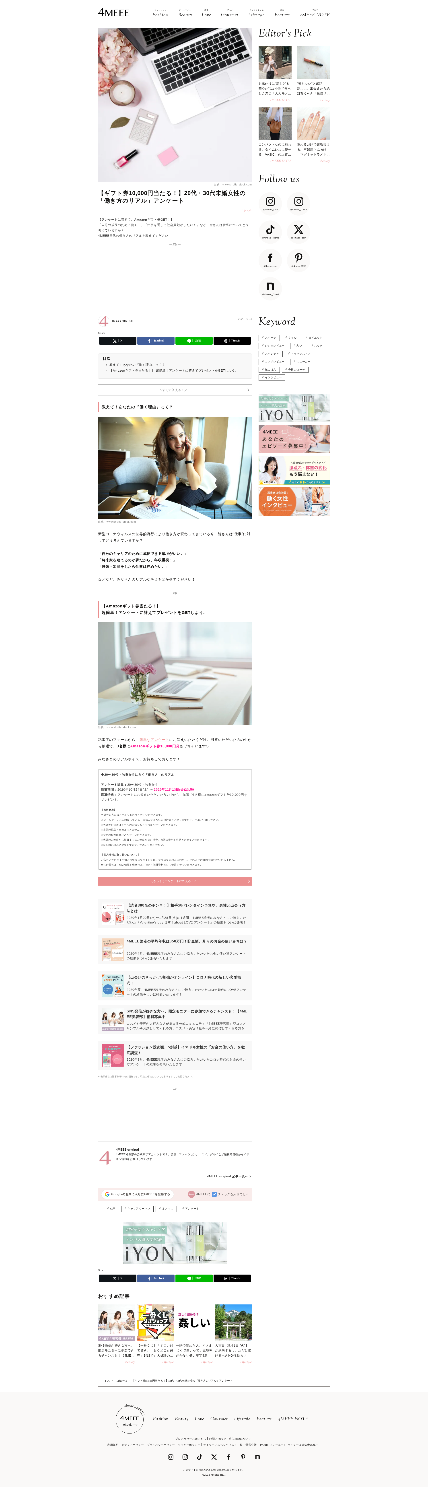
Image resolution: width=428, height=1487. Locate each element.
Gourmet (219, 1419)
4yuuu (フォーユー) (272, 1444)
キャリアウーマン (139, 1208)
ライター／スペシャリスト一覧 (223, 1444)
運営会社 (251, 1444)
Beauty (182, 1419)
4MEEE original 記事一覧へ (227, 1176)
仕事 (113, 1208)
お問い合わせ (217, 1438)
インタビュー (273, 377)
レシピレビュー (275, 345)
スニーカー (303, 361)
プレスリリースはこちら (190, 1438)
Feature (264, 1419)
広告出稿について (240, 1438)
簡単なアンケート (154, 740)
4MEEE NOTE (293, 1419)
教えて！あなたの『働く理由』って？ (137, 364)
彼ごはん (270, 369)
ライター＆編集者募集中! (303, 1444)
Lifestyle (242, 1419)
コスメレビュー (275, 361)
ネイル (292, 337)
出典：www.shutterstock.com (233, 184)
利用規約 (113, 1444)
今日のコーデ (296, 369)
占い (299, 345)
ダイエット (316, 337)
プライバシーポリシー (161, 1444)
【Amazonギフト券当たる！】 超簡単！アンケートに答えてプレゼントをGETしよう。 (173, 370)
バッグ (318, 345)
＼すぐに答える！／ (173, 390)
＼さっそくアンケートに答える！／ (173, 881)
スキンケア (272, 353)
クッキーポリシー (189, 1444)
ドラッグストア (301, 353)
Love (199, 1419)
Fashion (161, 1419)
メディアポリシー (132, 1444)
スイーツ (270, 337)
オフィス (167, 1208)
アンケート (192, 1208)
